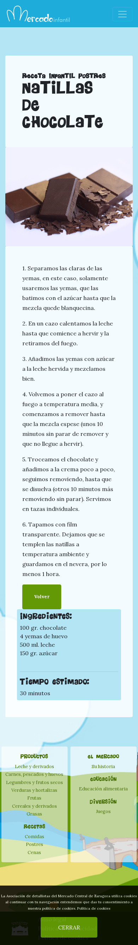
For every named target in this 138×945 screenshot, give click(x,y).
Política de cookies (93, 908)
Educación (103, 779)
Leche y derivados (34, 767)
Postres (34, 844)
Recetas (34, 826)
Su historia (103, 767)
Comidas (34, 837)
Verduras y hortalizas (34, 790)
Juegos (103, 811)
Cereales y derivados (34, 806)
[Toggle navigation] (122, 14)
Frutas (34, 798)
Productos (34, 756)
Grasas (34, 814)
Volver (42, 597)
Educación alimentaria (103, 789)
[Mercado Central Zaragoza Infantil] (38, 14)
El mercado (103, 756)
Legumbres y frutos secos (34, 782)
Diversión (103, 802)
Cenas (34, 852)
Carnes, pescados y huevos (34, 774)
